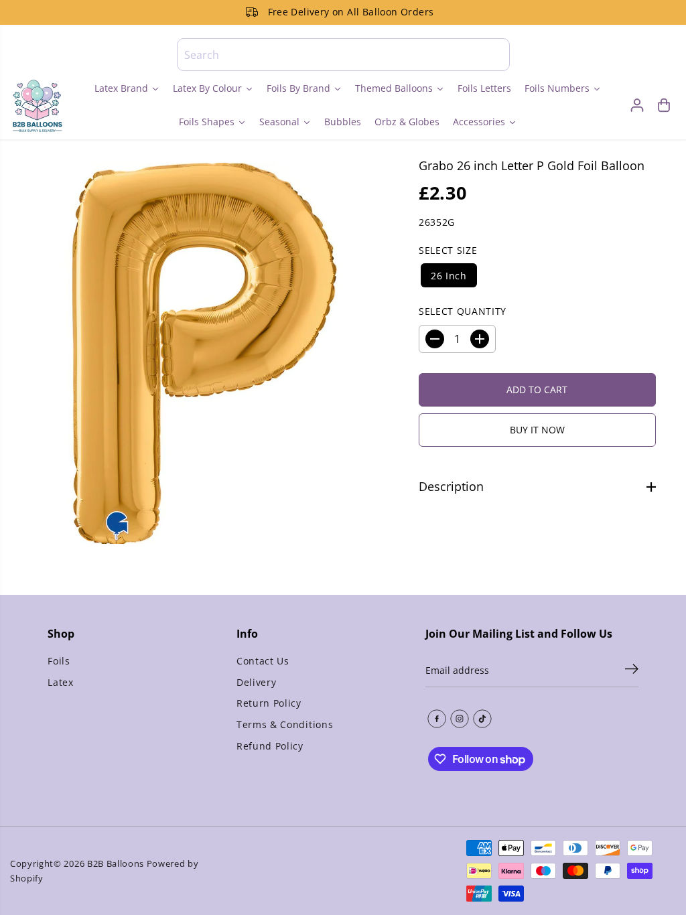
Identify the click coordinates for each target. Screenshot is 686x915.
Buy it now (537, 429)
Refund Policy (269, 746)
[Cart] (664, 105)
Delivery (256, 682)
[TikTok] (482, 718)
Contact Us (262, 660)
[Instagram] (459, 718)
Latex (60, 682)
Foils (59, 660)
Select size (448, 250)
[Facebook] (436, 718)
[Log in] (637, 105)
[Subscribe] (631, 670)
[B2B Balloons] (37, 105)
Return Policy (268, 703)
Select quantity (462, 311)
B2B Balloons (115, 863)
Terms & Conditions (284, 724)
